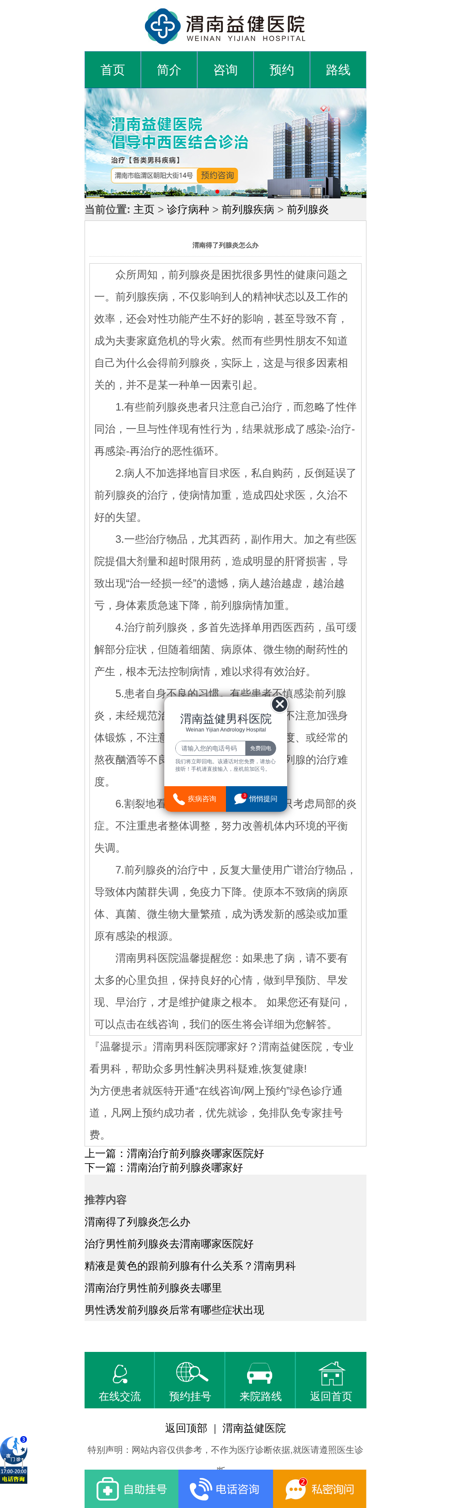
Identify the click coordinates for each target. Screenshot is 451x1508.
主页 (144, 209)
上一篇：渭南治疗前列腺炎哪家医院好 (174, 1153)
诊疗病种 (188, 209)
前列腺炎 (308, 209)
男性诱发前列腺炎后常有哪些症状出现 (174, 1310)
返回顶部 (186, 1428)
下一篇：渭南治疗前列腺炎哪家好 (164, 1167)
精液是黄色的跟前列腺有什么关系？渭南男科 (190, 1266)
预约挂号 (190, 1396)
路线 (338, 70)
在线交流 (120, 1396)
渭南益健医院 (254, 1428)
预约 (282, 70)
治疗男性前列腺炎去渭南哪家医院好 (169, 1244)
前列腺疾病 (248, 209)
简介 (169, 70)
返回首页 (331, 1396)
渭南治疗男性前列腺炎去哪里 (153, 1288)
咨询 (225, 70)
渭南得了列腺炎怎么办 (137, 1222)
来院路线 (261, 1396)
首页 (112, 70)
